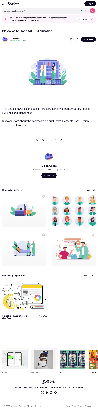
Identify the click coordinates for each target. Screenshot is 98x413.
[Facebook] (47, 392)
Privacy (30, 406)
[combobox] (41, 11)
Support (79, 387)
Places (80, 406)
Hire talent (33, 387)
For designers (21, 387)
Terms (21, 406)
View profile (91, 190)
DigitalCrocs (15, 38)
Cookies (38, 406)
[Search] (92, 10)
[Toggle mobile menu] (3, 4)
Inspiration (44, 387)
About (71, 387)
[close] (92, 19)
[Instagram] (51, 392)
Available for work (15, 40)
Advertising (56, 387)
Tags (74, 406)
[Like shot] (71, 39)
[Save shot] (77, 39)
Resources (89, 406)
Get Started (82, 19)
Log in (90, 4)
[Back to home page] (13, 3)
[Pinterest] (55, 392)
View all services (89, 275)
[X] (42, 392)
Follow (24, 40)
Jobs (68, 406)
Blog (65, 387)
